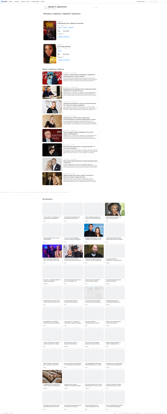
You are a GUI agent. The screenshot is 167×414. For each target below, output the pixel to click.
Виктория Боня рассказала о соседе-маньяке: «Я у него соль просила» (79, 147)
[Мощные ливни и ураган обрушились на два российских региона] (73, 380)
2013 (58, 48)
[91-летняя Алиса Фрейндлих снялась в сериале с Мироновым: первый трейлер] (73, 233)
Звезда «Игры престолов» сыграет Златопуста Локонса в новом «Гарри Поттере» (78, 176)
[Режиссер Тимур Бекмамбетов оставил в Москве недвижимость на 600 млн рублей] (94, 254)
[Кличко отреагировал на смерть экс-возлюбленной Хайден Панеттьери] (115, 401)
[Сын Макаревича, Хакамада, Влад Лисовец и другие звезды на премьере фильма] (52, 317)
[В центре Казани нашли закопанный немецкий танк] (115, 296)
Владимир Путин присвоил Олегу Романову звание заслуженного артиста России (79, 90)
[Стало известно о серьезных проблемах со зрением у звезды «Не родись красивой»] (73, 317)
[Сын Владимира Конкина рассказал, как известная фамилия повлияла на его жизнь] (73, 296)
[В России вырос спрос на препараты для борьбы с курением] (73, 338)
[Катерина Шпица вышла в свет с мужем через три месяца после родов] (52, 296)
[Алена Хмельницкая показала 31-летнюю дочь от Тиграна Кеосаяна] (73, 401)
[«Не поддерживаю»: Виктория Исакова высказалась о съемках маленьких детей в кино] (94, 359)
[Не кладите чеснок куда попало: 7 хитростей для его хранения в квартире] (115, 359)
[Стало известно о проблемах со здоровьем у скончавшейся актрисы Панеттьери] (52, 212)
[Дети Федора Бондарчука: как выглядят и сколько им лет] (73, 212)
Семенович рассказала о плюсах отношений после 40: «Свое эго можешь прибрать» (79, 104)
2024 (59, 25)
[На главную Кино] (5, 1)
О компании (6, 413)
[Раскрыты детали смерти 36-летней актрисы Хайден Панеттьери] (94, 275)
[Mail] (2, 1)
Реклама (11, 413)
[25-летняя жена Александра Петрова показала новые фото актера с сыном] (94, 296)
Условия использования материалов (151, 413)
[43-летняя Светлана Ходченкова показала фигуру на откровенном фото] (73, 359)
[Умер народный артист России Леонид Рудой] (52, 233)
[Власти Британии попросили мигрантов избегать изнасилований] (115, 275)
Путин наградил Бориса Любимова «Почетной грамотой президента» (78, 133)
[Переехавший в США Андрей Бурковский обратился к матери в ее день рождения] (115, 233)
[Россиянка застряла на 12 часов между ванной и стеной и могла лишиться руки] (94, 380)
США (62, 25)
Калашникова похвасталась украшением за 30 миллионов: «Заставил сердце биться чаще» (79, 118)
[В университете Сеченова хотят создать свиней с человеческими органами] (52, 380)
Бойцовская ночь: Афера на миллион (71, 23)
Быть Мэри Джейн (64, 46)
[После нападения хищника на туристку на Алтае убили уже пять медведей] (94, 212)
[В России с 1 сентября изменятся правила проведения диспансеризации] (52, 275)
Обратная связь (162, 413)
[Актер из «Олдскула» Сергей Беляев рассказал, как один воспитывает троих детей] (115, 380)
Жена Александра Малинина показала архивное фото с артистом (80, 161)
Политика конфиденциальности (137, 413)
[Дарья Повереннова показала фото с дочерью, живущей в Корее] (52, 359)
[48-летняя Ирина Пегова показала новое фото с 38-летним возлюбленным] (94, 401)
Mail (2, 413)
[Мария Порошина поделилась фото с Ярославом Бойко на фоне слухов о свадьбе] (52, 254)
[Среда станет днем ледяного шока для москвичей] (115, 317)
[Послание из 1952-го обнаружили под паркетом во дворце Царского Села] (115, 254)
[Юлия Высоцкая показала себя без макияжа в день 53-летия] (52, 401)
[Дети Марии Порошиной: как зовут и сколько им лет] (115, 212)
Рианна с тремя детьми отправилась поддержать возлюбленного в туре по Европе (79, 75)
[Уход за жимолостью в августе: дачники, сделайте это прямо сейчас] (52, 338)
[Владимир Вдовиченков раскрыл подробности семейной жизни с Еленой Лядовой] (94, 233)
